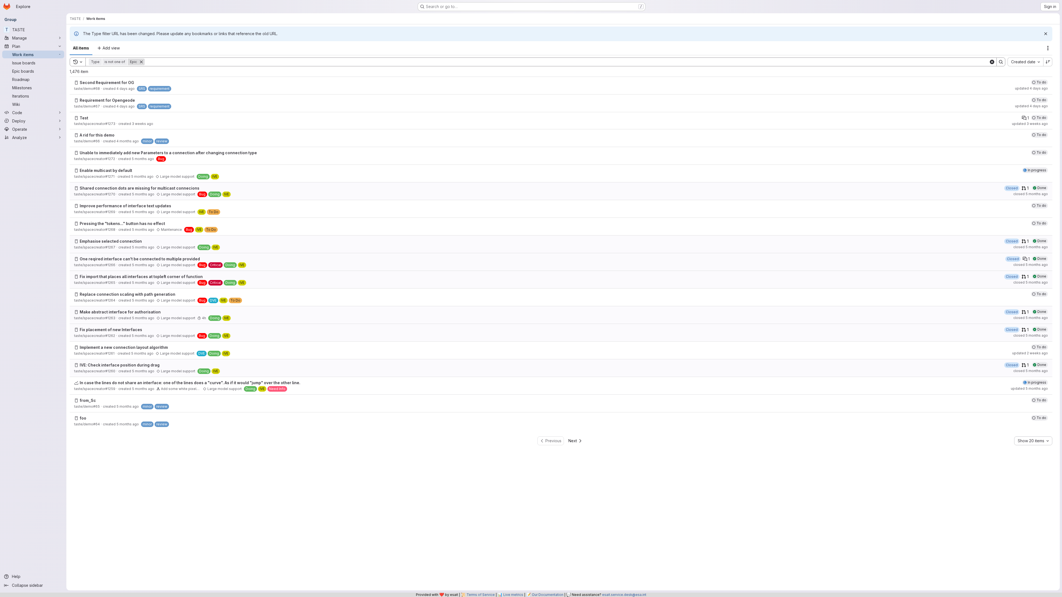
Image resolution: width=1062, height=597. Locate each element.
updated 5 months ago (1029, 388)
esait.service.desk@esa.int (624, 595)
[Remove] (141, 62)
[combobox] (1025, 61)
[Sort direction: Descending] (1047, 61)
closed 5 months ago (1030, 194)
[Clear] (992, 62)
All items (81, 48)
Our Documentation (547, 595)
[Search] (1000, 61)
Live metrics (513, 595)
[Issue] (76, 82)
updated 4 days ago (1031, 88)
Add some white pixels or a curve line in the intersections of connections (181, 389)
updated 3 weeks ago (1030, 124)
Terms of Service (481, 595)
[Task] (76, 383)
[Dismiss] (1045, 33)
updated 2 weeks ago (1030, 353)
